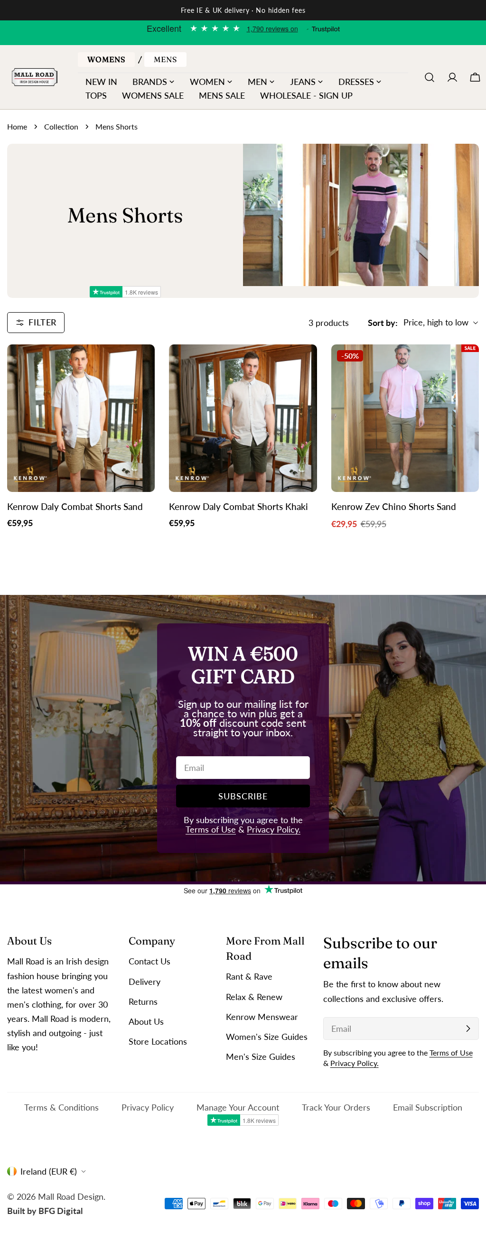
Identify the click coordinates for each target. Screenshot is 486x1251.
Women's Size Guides (267, 1036)
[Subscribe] (468, 1028)
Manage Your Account (237, 1107)
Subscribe (242, 796)
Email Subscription (427, 1107)
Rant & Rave (249, 976)
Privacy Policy (148, 1107)
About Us (146, 1021)
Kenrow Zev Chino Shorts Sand (393, 506)
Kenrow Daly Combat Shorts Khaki (238, 506)
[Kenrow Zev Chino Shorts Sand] (405, 418)
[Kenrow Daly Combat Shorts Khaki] (243, 418)
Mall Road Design (70, 1196)
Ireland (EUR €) (48, 1171)
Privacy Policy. (273, 829)
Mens (165, 59)
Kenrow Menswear (262, 1016)
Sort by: (383, 322)
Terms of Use (211, 829)
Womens (106, 59)
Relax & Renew (254, 997)
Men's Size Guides (260, 1056)
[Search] (429, 77)
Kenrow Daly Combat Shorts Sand (75, 506)
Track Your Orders (336, 1107)
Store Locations (158, 1041)
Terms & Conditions (61, 1107)
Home (17, 126)
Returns (143, 1001)
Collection (61, 126)
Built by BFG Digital (45, 1210)
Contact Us (149, 961)
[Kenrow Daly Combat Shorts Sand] (81, 418)
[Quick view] (141, 365)
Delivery (144, 981)
